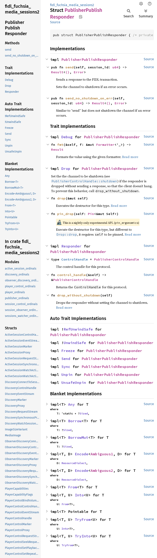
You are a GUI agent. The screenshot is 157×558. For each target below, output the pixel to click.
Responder (71, 246)
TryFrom (83, 519)
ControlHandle (74, 259)
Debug (67, 137)
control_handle (71, 275)
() (67, 72)
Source (55, 22)
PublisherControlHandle (116, 259)
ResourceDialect (74, 463)
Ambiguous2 (102, 470)
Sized (84, 413)
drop (61, 198)
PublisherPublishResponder (89, 59)
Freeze (68, 350)
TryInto (83, 536)
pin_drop (65, 214)
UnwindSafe (75, 342)
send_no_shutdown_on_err (88, 98)
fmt (60, 145)
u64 (115, 67)
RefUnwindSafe (78, 329)
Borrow (75, 421)
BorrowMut (78, 437)
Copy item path (80, 16)
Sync (65, 366)
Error (79, 72)
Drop (65, 168)
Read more (130, 157)
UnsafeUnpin (73, 382)
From (72, 487)
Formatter (105, 145)
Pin (91, 214)
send (69, 67)
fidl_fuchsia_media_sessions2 (72, 5)
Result (57, 72)
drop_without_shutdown (78, 295)
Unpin (67, 374)
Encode (81, 454)
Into (79, 495)
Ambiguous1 (102, 454)
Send (65, 358)
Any (71, 404)
